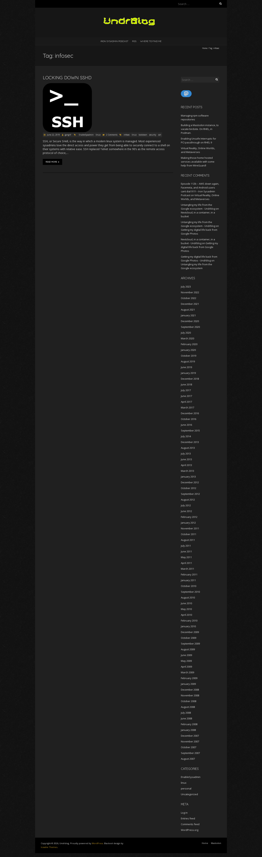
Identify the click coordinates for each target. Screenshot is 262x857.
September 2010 (190, 591)
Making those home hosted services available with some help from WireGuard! (197, 161)
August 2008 (188, 707)
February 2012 (189, 517)
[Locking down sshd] (67, 85)
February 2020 (189, 344)
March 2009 (187, 672)
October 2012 (188, 488)
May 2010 (186, 609)
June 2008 (186, 718)
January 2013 (188, 476)
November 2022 (190, 292)
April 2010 (186, 615)
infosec (127, 134)
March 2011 (187, 568)
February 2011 (189, 574)
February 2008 (189, 724)
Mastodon (216, 843)
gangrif (68, 134)
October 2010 (188, 586)
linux (98, 134)
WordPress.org (189, 830)
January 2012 (188, 522)
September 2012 (190, 494)
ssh (159, 134)
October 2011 (188, 534)
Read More (51, 162)
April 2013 (186, 465)
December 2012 (190, 482)
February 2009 (189, 678)
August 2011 (188, 540)
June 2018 (186, 384)
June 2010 (186, 603)
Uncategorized (189, 794)
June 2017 (186, 396)
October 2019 (188, 355)
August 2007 (188, 758)
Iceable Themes (49, 847)
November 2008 (190, 695)
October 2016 (188, 419)
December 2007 (190, 735)
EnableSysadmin (86, 134)
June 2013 (186, 459)
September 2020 (190, 327)
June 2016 (186, 424)
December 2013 (190, 442)
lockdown (143, 134)
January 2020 (188, 350)
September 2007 (190, 753)
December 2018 (190, 378)
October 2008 (188, 701)
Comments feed (190, 824)
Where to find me (150, 41)
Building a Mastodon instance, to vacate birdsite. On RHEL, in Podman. (200, 129)
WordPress (97, 843)
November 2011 (190, 528)
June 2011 (186, 551)
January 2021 (188, 315)
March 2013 (187, 471)
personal (186, 788)
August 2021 (188, 309)
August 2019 (188, 361)
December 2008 (190, 689)
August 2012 (188, 499)
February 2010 (189, 620)
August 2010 (188, 597)
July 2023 (186, 286)
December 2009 (190, 632)
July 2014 (186, 436)
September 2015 (190, 430)
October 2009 (188, 638)
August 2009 (188, 649)
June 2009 (186, 655)
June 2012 (186, 511)
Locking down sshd (67, 77)
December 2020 (190, 321)
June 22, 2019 (53, 134)
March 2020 (187, 338)
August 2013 (188, 448)
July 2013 (186, 453)
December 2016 (190, 413)
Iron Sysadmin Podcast (114, 41)
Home (204, 48)
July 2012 (186, 505)
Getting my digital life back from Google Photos (199, 247)
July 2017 (186, 390)
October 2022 (188, 298)
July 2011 (186, 545)
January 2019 (188, 373)
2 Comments (111, 134)
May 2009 (186, 661)
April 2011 (186, 563)
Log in (184, 812)
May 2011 (186, 557)
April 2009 (186, 666)
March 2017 (187, 407)
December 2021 (190, 304)
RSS (134, 41)
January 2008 (188, 730)
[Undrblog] (131, 17)
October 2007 (188, 747)
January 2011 (188, 580)
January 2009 (188, 684)
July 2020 (186, 332)
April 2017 (186, 401)
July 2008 (186, 712)
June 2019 (186, 367)
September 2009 (190, 643)
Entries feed (188, 818)
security (152, 134)
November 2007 (190, 741)
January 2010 (188, 626)
